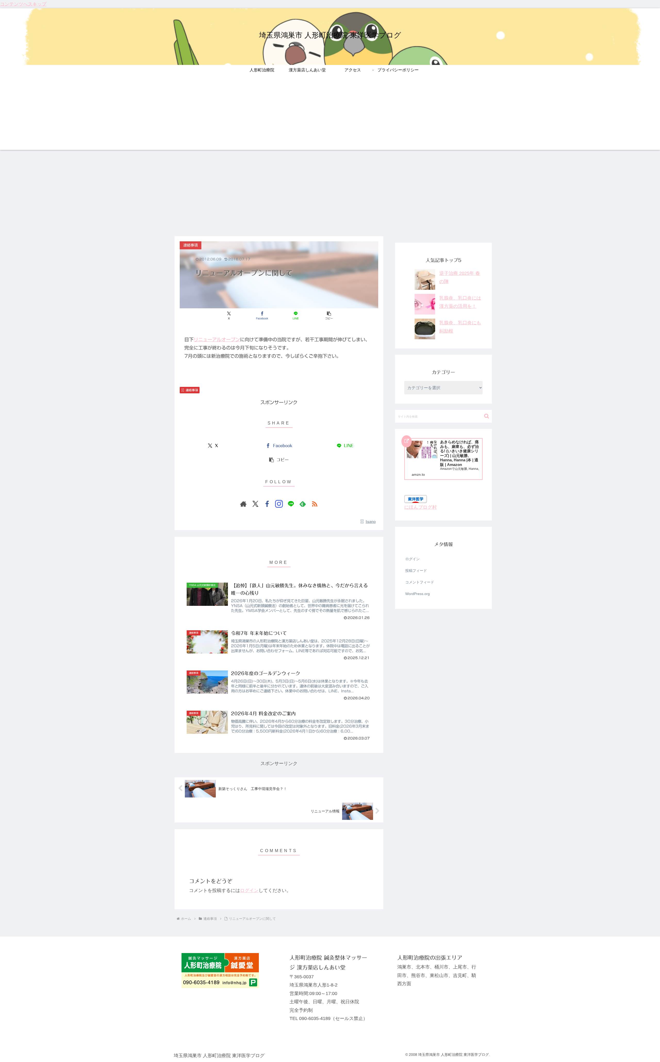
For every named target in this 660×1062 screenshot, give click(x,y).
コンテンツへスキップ (23, 4)
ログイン (249, 890)
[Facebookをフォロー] (267, 504)
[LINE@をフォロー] (291, 504)
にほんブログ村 (420, 507)
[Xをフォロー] (255, 504)
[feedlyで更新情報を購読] (303, 504)
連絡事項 (192, 390)
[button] (329, 315)
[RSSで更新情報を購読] (314, 504)
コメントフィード (419, 582)
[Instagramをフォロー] (279, 504)
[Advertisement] (330, 114)
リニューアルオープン (217, 339)
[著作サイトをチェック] (243, 504)
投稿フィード (416, 570)
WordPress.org (417, 594)
